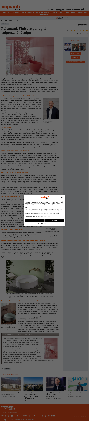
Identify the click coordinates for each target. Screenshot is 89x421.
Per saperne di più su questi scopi (43, 216)
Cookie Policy (41, 223)
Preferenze (54, 220)
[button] (62, 197)
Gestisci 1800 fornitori (30, 216)
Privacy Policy (47, 223)
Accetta (34, 220)
